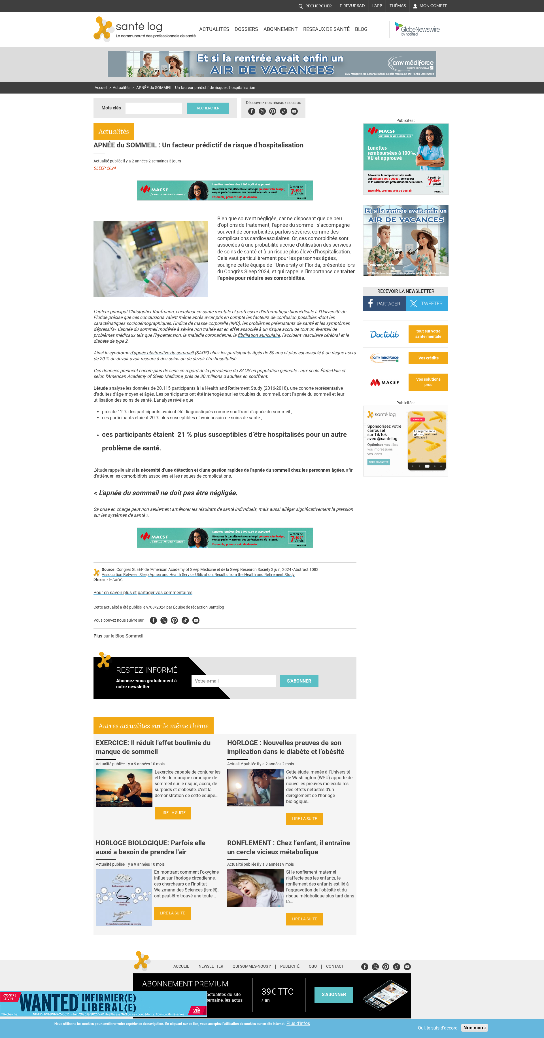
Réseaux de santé (326, 29)
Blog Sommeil (129, 636)
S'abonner (299, 681)
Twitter (262, 110)
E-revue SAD (352, 5)
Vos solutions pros (428, 382)
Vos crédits (428, 358)
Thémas (398, 5)
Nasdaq (400, 25)
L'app (377, 5)
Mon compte (433, 5)
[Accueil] (104, 29)
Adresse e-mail (207, 671)
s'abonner (334, 994)
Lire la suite (173, 812)
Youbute (294, 110)
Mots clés (111, 108)
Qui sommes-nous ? (252, 967)
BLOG (361, 29)
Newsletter (211, 967)
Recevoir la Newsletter (405, 291)
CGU (313, 967)
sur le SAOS (112, 580)
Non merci (475, 1027)
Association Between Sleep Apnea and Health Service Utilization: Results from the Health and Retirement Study (198, 574)
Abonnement (281, 29)
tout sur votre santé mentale (428, 334)
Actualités (214, 29)
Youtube (195, 619)
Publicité (289, 967)
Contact (335, 967)
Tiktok (283, 110)
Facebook (251, 110)
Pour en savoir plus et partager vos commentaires (143, 592)
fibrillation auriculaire (259, 335)
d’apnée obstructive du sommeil (162, 352)
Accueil (101, 87)
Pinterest (272, 110)
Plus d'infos (298, 1023)
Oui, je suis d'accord (438, 1028)
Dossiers (246, 29)
